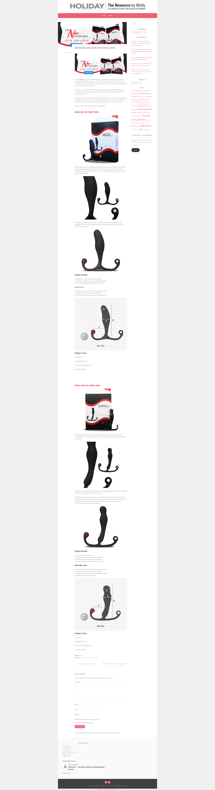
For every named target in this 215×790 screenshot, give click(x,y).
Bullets (138, 93)
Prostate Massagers (87, 657)
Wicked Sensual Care (135, 129)
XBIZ (141, 129)
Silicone (141, 119)
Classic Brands (142, 96)
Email (77, 709)
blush (145, 91)
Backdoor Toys (141, 91)
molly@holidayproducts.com (70, 752)
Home (104, 15)
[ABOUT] (106, 782)
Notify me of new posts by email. (85, 723)
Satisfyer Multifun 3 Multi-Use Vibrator (85, 664)
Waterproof (146, 125)
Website (77, 714)
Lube (136, 102)
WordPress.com (122, 785)
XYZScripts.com (115, 789)
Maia (148, 102)
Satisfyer (143, 112)
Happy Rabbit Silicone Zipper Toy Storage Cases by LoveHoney (115, 664)
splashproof (148, 120)
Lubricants (145, 102)
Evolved (143, 99)
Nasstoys (147, 104)
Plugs (146, 106)
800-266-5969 (66, 750)
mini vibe (138, 104)
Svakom (137, 122)
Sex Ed (146, 112)
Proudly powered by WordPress (97, 785)
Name (77, 704)
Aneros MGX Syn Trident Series (87, 112)
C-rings (151, 93)
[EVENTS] (109, 782)
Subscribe (135, 150)
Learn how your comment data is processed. (108, 733)
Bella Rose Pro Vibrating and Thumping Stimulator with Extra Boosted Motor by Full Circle (141, 43)
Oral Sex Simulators (140, 106)
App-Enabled (134, 91)
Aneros (80, 657)
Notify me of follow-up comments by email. (88, 719)
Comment (77, 683)
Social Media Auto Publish (102, 789)
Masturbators (133, 104)
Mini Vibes (143, 104)
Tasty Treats (141, 122)
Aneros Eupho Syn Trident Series (87, 385)
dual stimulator (148, 96)
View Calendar (66, 773)
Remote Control (136, 112)
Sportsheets (133, 122)
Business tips (145, 93)
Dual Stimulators (136, 99)
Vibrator (133, 126)
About (110, 15)
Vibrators (139, 126)
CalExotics (135, 96)
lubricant (140, 102)
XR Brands (146, 130)
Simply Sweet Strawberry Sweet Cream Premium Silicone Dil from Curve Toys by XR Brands (141, 71)
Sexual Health (96, 657)
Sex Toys (82, 655)
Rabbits (136, 109)
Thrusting (146, 122)
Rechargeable (145, 109)
